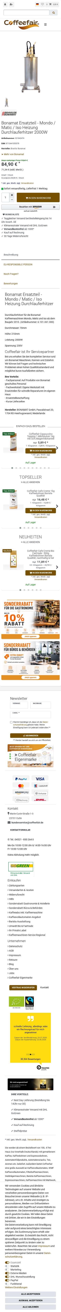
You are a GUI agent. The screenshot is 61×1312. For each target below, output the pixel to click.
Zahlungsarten (16, 885)
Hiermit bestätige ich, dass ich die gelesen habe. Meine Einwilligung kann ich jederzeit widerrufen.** (31, 725)
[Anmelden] (5, 4)
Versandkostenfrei (24, 1119)
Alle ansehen (31, 482)
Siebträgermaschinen (15, 1176)
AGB (11, 950)
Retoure (12, 959)
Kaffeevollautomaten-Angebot (24, 917)
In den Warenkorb (39, 198)
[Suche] (54, 12)
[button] (30, 208)
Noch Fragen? (11, 274)
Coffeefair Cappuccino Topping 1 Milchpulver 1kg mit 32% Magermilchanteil (40, 436)
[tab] (30, 255)
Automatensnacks (37, 1160)
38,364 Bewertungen (30, 1059)
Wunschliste (12, 214)
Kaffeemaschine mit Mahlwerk (40, 1180)
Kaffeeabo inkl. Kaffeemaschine (25, 912)
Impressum (14, 955)
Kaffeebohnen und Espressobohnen (30, 1156)
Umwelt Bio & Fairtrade (20, 926)
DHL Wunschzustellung (23, 1276)
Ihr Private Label (17, 930)
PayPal (14, 1280)
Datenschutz (15, 946)
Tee (48, 1160)
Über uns (13, 968)
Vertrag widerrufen (23, 987)
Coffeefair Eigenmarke (20, 977)
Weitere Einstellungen (16, 1287)
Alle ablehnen (30, 1307)
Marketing (16, 1269)
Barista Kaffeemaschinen (39, 1176)
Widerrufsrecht (16, 894)
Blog (11, 964)
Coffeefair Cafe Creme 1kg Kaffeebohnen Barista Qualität (41, 493)
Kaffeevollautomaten (37, 1168)
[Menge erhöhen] (11, 195)
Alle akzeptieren (30, 1294)
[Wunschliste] (42, 4)
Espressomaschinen (15, 1180)
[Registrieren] (11, 4)
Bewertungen (11, 283)
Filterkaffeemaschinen (37, 1172)
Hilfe (11, 899)
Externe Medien (19, 1273)
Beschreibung (11, 254)
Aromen (9, 1164)
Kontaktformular (20, 830)
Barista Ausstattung (19, 921)
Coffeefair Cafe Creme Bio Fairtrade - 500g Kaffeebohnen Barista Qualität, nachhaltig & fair (40, 554)
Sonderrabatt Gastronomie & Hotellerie (29, 903)
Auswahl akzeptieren (30, 1300)
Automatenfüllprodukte (16, 1160)
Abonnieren (31, 735)
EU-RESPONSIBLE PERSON (18, 264)
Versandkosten (27, 183)
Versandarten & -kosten (21, 890)
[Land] (37, 4)
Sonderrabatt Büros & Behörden (25, 908)
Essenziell (16, 1262)
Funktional (16, 1283)
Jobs (11, 973)
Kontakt (44, 987)
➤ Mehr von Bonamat (12, 154)
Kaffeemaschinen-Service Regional (26, 935)
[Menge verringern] (11, 199)
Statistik (15, 1266)
